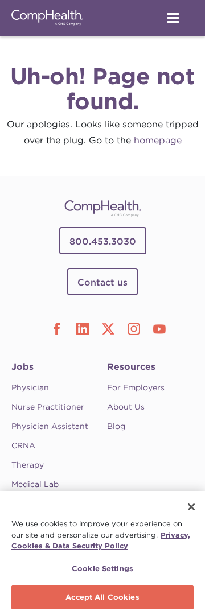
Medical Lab (35, 484)
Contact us (102, 282)
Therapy (27, 464)
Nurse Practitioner (47, 406)
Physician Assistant (49, 426)
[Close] (191, 506)
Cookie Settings (102, 568)
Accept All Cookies (102, 597)
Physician (30, 387)
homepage (158, 140)
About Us (126, 406)
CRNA (23, 445)
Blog (116, 426)
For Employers (136, 387)
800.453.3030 (102, 241)
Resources (131, 366)
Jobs (22, 366)
